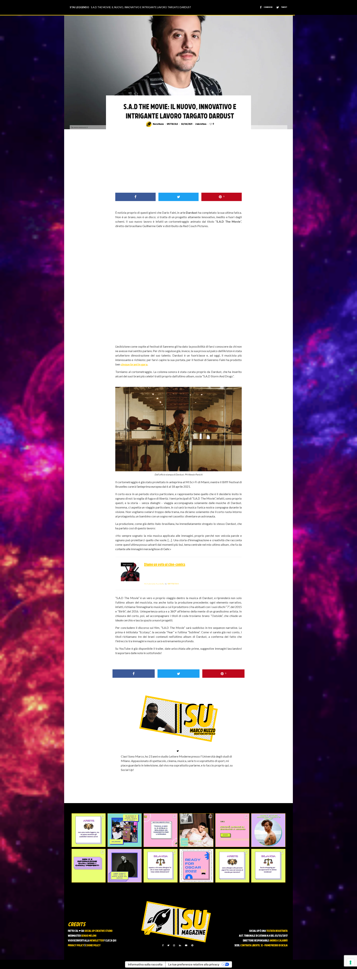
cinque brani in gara (134, 364)
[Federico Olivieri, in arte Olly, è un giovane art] (196, 830)
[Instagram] (174, 945)
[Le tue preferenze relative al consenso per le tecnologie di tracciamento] (350, 962)
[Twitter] (168, 945)
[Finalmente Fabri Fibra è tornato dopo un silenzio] (124, 866)
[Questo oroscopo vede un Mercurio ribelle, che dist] (89, 830)
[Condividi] (135, 197)
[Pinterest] (192, 945)
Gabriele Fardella (154, 584)
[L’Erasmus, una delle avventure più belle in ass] (232, 830)
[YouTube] (186, 945)
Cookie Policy (93, 945)
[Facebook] (162, 945)
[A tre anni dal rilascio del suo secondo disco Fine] (268, 830)
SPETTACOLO (172, 124)
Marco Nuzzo (158, 124)
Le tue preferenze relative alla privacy (193, 964)
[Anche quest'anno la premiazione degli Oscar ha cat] (196, 866)
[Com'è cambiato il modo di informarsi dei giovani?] (89, 866)
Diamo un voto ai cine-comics (164, 565)
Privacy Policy (76, 945)
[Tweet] (178, 197)
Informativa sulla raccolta (145, 964)
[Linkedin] (180, 945)
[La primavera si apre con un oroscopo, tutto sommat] (161, 866)
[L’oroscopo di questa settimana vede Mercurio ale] (268, 866)
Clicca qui (110, 940)
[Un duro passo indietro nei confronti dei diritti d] (124, 830)
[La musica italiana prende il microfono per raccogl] (161, 830)
